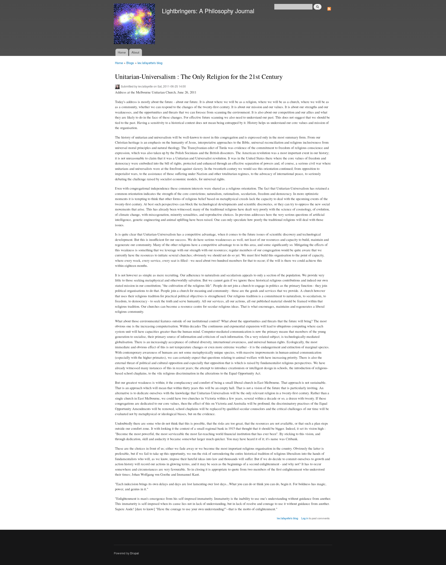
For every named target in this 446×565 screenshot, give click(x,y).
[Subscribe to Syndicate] (329, 7)
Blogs (130, 63)
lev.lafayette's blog (150, 63)
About (135, 52)
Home (122, 52)
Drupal (134, 553)
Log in (304, 518)
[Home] (135, 24)
